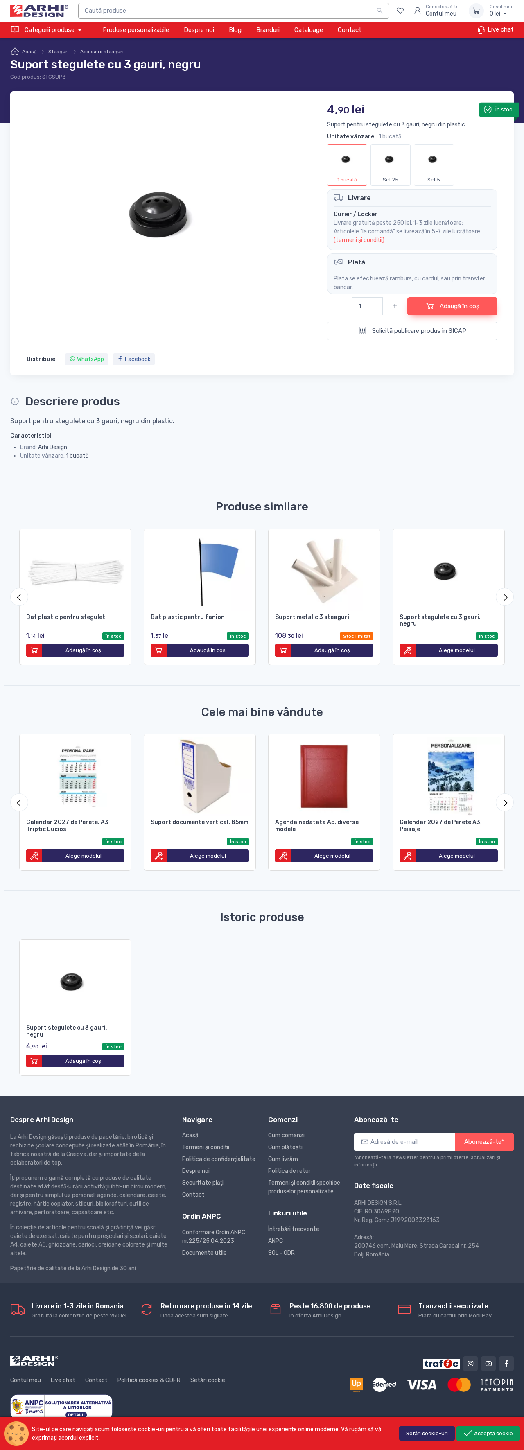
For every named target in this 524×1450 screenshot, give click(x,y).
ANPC (275, 1241)
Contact (349, 30)
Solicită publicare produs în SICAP (418, 330)
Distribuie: (42, 359)
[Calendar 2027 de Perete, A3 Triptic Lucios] (75, 775)
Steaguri (58, 51)
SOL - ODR (281, 1252)
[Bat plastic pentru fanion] (199, 570)
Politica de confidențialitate (218, 1159)
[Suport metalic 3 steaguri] (324, 570)
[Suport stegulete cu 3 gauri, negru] (448, 570)
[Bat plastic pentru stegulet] (75, 570)
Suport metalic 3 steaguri (312, 617)
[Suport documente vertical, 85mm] (199, 775)
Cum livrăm (283, 1159)
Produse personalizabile (136, 30)
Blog (235, 30)
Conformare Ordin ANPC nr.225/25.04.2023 (213, 1236)
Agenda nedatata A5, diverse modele (317, 826)
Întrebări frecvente (293, 1229)
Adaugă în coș (458, 306)
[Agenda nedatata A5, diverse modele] (324, 775)
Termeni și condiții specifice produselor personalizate (304, 1187)
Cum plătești (285, 1147)
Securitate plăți (203, 1182)
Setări (427, 1433)
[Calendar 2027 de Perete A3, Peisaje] (448, 775)
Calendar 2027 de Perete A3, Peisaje (441, 826)
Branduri (268, 30)
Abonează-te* (484, 1141)
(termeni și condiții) (359, 240)
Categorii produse (49, 30)
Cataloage (308, 30)
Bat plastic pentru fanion (188, 617)
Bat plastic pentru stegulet (65, 617)
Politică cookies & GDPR (149, 1380)
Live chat (500, 29)
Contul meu (25, 1380)
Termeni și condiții (205, 1147)
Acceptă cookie (493, 1433)
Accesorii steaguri (102, 51)
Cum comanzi (286, 1135)
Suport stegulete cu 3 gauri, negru (440, 621)
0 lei (502, 11)
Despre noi (199, 30)
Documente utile (204, 1252)
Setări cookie (207, 1380)
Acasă (29, 51)
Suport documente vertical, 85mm (199, 822)
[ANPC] (61, 1406)
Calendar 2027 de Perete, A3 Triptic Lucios (67, 826)
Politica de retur (289, 1171)
